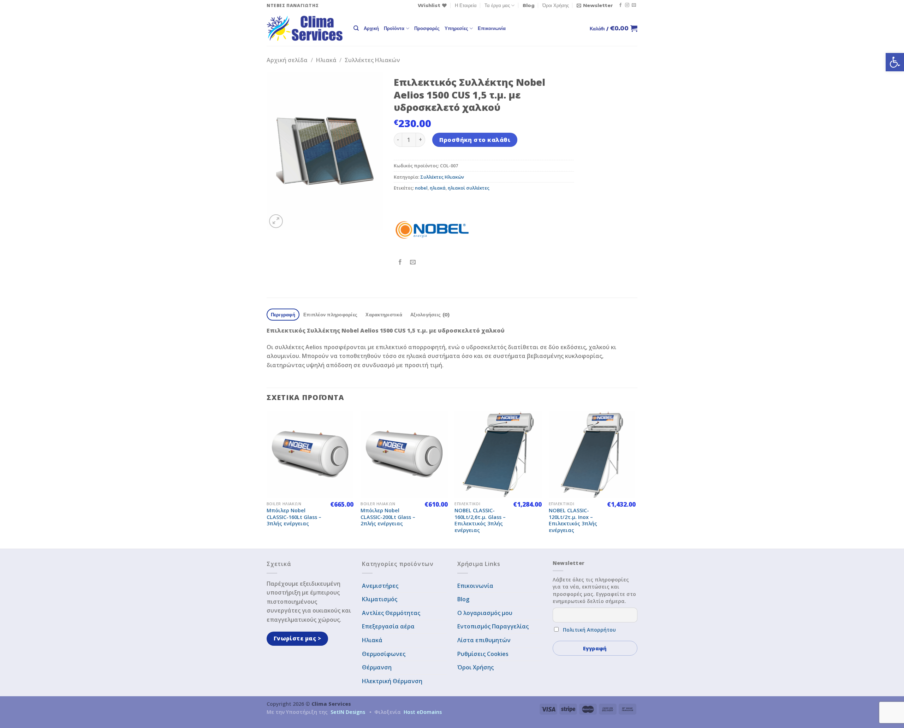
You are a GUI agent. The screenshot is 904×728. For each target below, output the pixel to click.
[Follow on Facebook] (620, 5)
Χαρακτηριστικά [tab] (383, 314)
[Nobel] (432, 229)
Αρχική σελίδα (287, 60)
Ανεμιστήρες (380, 586)
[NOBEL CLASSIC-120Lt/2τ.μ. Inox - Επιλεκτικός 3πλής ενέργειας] (592, 454)
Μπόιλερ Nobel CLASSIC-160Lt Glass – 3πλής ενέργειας (294, 517)
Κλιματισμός (379, 599)
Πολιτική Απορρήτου (589, 629)
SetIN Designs (348, 712)
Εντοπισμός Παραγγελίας (493, 626)
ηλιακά (438, 188)
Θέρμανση (377, 667)
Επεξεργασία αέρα (388, 626)
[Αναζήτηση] (356, 28)
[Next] (635, 479)
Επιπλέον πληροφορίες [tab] (330, 314)
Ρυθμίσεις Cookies (483, 654)
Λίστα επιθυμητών (484, 640)
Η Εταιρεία (466, 5)
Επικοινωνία (492, 28)
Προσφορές (427, 28)
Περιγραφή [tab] (283, 314)
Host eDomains (423, 712)
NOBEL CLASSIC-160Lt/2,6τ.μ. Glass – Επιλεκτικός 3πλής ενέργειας (480, 520)
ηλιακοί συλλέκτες (468, 188)
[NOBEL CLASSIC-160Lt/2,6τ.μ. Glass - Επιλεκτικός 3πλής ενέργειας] (498, 454)
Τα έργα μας (497, 5)
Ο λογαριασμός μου (484, 613)
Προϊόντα (394, 28)
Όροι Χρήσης (555, 5)
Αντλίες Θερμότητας (391, 613)
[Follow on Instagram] (627, 5)
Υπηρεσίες (456, 28)
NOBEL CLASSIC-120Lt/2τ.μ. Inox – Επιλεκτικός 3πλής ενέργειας (573, 520)
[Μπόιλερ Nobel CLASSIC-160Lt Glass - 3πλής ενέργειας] (310, 454)
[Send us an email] (634, 5)
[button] (895, 62)
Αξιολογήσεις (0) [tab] (430, 314)
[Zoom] (276, 221)
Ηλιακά (326, 60)
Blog (529, 5)
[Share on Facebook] (400, 262)
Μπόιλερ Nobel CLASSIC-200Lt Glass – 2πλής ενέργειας (388, 517)
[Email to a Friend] (413, 262)
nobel (421, 188)
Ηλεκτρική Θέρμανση (392, 681)
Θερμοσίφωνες (383, 654)
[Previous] (267, 479)
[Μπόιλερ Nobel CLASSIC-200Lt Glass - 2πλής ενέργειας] (404, 454)
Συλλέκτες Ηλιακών (372, 60)
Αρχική (371, 28)
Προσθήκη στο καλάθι (474, 140)
